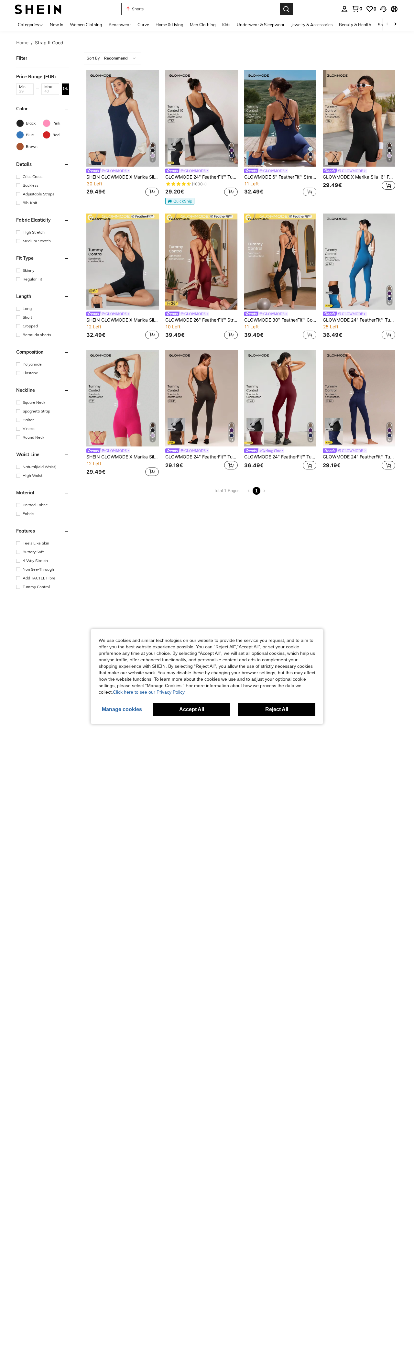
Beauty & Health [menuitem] (355, 24)
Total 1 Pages (227, 490)
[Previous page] (249, 491)
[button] (383, 9)
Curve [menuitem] (143, 24)
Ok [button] (65, 88)
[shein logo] (38, 8)
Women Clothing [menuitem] (86, 24)
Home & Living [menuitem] (169, 24)
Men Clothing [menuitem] (203, 24)
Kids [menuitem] (226, 24)
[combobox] (112, 58)
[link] (357, 9)
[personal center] (344, 9)
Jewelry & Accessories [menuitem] (311, 24)
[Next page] (264, 491)
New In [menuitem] (56, 24)
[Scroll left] (387, 24)
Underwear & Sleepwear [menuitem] (261, 24)
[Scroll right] (395, 24)
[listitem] (122, 137)
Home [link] (22, 42)
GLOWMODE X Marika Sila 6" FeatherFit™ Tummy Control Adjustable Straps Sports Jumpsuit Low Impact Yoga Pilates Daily (359, 177)
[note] (179, 201)
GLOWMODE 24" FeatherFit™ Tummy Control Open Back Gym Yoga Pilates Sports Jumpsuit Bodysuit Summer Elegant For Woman (359, 320)
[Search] (286, 9)
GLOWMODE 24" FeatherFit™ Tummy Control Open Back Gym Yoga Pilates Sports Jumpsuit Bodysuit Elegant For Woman (201, 177)
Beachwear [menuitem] (120, 24)
